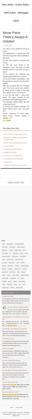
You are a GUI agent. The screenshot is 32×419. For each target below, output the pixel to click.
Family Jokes (12, 247)
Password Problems (8, 348)
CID (20, 284)
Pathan (12, 287)
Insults (21, 253)
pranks (9, 281)
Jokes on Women (19, 259)
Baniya (15, 284)
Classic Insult (7, 162)
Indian (3, 259)
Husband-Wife (10, 244)
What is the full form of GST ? (10, 392)
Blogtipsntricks (16, 415)
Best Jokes (4, 262)
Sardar (24, 250)
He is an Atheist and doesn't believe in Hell (15, 134)
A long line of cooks (8, 338)
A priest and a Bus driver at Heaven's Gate (15, 165)
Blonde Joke (5, 272)
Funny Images (22, 281)
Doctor (26, 253)
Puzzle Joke (10, 265)
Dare (24, 284)
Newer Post (11, 182)
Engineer (4, 269)
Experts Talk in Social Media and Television (15, 142)
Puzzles (11, 250)
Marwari (23, 272)
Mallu (18, 272)
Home (22, 182)
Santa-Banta (23, 256)
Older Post (17, 182)
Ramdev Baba (19, 287)
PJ (10, 253)
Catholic (22, 262)
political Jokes (18, 250)
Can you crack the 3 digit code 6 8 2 (18, 307)
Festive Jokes (16, 275)
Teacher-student (20, 247)
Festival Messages (25, 275)
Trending (17, 265)
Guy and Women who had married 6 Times (14, 370)
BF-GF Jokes (5, 253)
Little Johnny (12, 272)
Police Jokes (12, 262)
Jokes (3, 244)
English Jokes (15, 256)
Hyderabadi (13, 278)
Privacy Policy (19, 407)
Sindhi (3, 275)
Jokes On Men (10, 259)
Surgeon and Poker (9, 146)
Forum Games (5, 278)
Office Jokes (5, 247)
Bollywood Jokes (24, 265)
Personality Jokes (6, 256)
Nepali (3, 284)
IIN (18, 278)
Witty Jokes (4, 250)
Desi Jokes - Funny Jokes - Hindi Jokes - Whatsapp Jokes (16, 12)
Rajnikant (4, 281)
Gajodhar (10, 269)
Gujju (17, 262)
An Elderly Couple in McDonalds (12, 149)
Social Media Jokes (19, 244)
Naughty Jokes (5, 287)
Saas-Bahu (9, 284)
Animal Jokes (17, 269)
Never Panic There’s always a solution (15, 37)
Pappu (22, 278)
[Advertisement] (13, 213)
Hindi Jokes (15, 253)
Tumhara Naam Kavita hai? (10, 382)
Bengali (15, 281)
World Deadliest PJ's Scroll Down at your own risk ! (15, 318)
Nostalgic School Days (10, 152)
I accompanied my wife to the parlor (13, 158)
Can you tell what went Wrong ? (11, 360)
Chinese (9, 275)
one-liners (24, 269)
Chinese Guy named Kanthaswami (13, 155)
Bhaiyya (4, 265)
